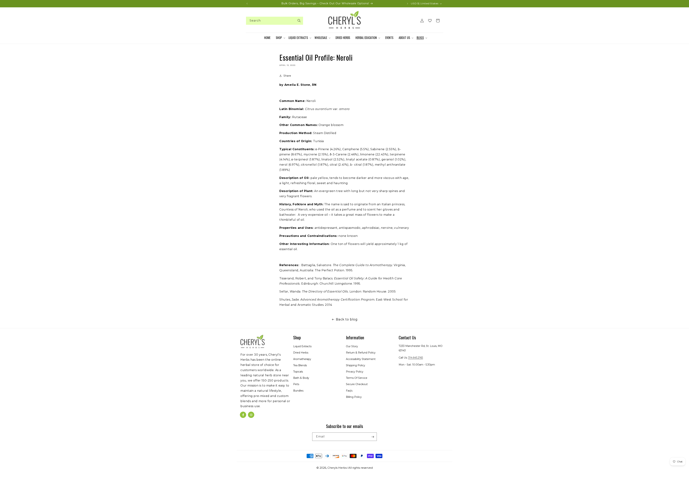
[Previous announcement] (247, 3)
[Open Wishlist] (430, 21)
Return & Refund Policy (361, 352)
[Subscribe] (373, 437)
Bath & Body (301, 378)
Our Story (352, 346)
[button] (280, 38)
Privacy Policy (354, 371)
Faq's (349, 390)
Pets (296, 384)
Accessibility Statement (361, 359)
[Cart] (438, 21)
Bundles (298, 390)
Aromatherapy (302, 359)
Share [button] (287, 75)
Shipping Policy (355, 365)
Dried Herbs (300, 352)
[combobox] (274, 21)
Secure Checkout (357, 384)
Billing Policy (354, 397)
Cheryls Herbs (337, 467)
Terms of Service (356, 378)
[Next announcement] (407, 3)
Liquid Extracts (302, 346)
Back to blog (346, 319)
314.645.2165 (415, 357)
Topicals (298, 371)
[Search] (299, 21)
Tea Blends (300, 365)
